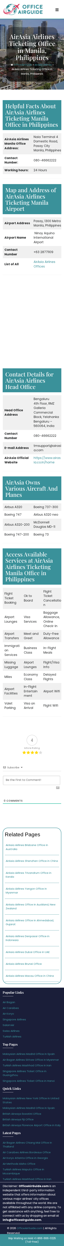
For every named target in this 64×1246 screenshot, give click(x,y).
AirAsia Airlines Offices (44, 264)
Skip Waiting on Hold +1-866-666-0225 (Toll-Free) (32, 1240)
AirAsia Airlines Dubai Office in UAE (28, 952)
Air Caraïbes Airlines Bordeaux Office (27, 1152)
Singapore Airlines (14, 1019)
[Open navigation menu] (57, 10)
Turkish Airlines (12, 1036)
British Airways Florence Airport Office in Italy (32, 1125)
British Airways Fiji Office (18, 1119)
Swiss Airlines (11, 1031)
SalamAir (8, 1025)
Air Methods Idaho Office (19, 1164)
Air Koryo (8, 1013)
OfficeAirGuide (23, 65)
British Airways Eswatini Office (22, 1114)
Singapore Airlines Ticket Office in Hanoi (29, 1081)
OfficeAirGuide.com (29, 1228)
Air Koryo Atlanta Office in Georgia (25, 1158)
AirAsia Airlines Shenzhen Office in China (32, 861)
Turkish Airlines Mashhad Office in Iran (27, 1065)
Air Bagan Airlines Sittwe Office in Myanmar (31, 1060)
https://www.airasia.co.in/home (47, 460)
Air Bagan (9, 1002)
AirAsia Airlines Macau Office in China (30, 976)
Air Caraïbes (11, 1008)
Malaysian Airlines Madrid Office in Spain (29, 1054)
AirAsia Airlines (43, 65)
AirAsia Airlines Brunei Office (24, 964)
